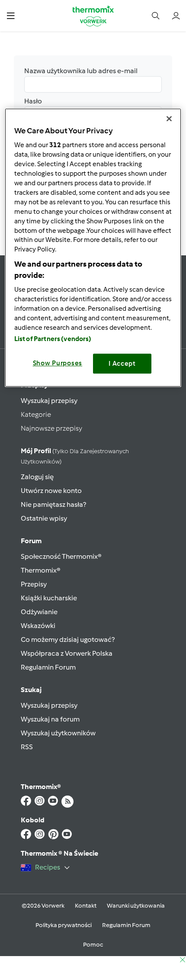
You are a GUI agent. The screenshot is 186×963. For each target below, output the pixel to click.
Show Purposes (58, 363)
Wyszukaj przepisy (49, 400)
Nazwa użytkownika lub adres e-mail (81, 71)
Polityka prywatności (63, 925)
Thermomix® (41, 570)
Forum (31, 541)
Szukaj (31, 690)
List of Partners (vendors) (53, 339)
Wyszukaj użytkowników (58, 733)
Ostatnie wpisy (44, 518)
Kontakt (85, 905)
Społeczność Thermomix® (61, 556)
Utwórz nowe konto (51, 490)
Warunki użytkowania (136, 905)
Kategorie (36, 414)
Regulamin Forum (48, 667)
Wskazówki (38, 626)
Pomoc (93, 944)
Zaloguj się (37, 477)
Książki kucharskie (49, 598)
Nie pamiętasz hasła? (53, 504)
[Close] (169, 118)
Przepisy (34, 584)
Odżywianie (39, 612)
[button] (10, 15)
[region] (93, 247)
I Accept (122, 363)
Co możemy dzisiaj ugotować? (68, 639)
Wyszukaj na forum (50, 719)
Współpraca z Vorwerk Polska (66, 653)
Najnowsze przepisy (51, 428)
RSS (27, 747)
